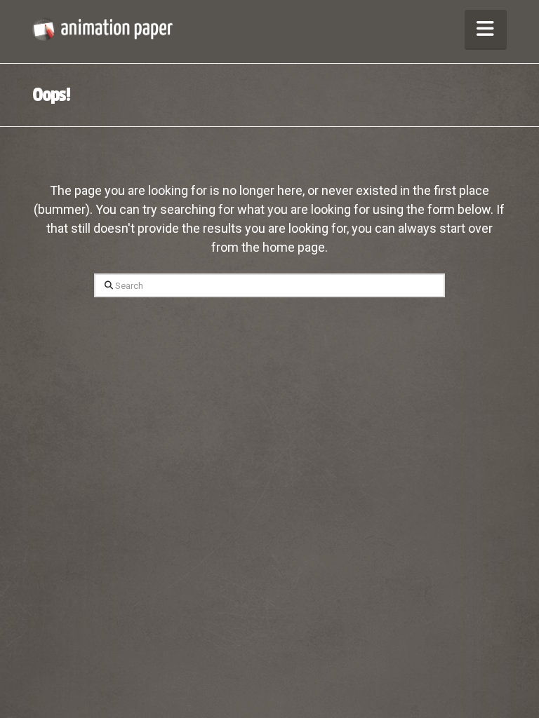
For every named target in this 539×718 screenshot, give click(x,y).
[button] (486, 29)
